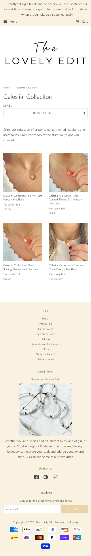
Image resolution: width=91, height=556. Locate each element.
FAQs (45, 349)
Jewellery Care (45, 334)
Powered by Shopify (66, 522)
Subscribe (74, 509)
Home (6, 87)
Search (45, 318)
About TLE (45, 323)
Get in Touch (45, 329)
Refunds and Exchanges (45, 344)
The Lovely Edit (44, 522)
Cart (84, 22)
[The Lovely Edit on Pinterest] (45, 478)
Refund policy (46, 359)
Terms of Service (45, 354)
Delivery (45, 339)
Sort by (7, 106)
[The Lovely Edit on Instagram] (55, 478)
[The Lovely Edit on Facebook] (36, 478)
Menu (13, 22)
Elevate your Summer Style (45, 379)
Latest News (45, 371)
